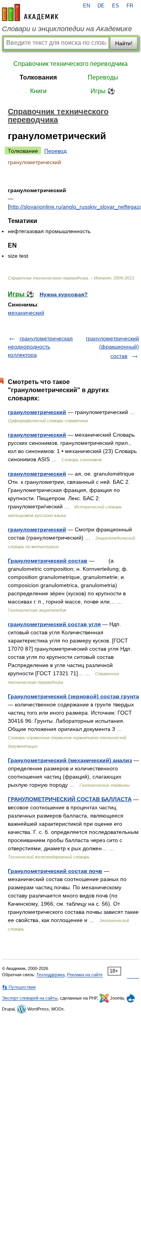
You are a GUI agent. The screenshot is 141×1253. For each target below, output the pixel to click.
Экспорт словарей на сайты (30, 998)
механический (26, 313)
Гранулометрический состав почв (55, 871)
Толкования (38, 77)
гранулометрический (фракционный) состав (112, 347)
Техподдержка (50, 974)
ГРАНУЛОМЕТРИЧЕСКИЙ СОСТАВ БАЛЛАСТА (70, 799)
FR (130, 6)
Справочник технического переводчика (70, 63)
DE (101, 6)
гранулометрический (37, 412)
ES (115, 6)
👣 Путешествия (19, 987)
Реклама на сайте (85, 974)
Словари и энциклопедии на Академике (67, 29)
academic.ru (30, 12)
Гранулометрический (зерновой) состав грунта (73, 696)
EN (86, 6)
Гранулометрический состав (47, 560)
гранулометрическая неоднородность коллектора (40, 346)
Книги (38, 91)
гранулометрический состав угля (54, 624)
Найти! (123, 43)
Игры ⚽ (102, 91)
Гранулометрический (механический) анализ (70, 760)
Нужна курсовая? (64, 294)
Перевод (55, 151)
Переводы (103, 77)
